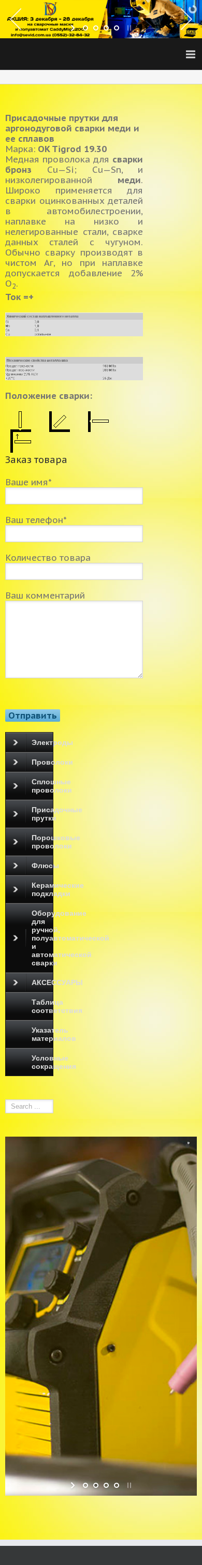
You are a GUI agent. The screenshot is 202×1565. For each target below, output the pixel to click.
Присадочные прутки (42, 814)
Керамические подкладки (42, 889)
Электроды (42, 742)
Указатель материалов (42, 1034)
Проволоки (42, 762)
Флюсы (42, 865)
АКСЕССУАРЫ (42, 982)
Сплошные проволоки (42, 786)
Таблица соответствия (42, 1006)
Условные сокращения (42, 1062)
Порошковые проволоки (42, 841)
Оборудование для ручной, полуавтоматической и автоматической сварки (42, 938)
